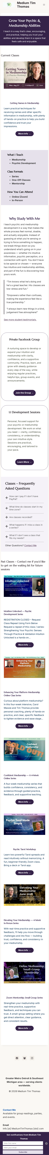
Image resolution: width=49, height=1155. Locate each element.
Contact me (24, 561)
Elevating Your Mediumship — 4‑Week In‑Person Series (22, 922)
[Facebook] (17, 1058)
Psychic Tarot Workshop (24, 849)
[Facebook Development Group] (24, 1058)
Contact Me (30, 545)
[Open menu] (44, 4)
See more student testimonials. (20, 319)
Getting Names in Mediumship (24, 103)
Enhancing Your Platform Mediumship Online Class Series (22, 694)
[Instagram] (32, 1058)
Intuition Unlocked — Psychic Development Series (18, 613)
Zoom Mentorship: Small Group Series (24, 997)
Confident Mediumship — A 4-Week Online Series (21, 777)
